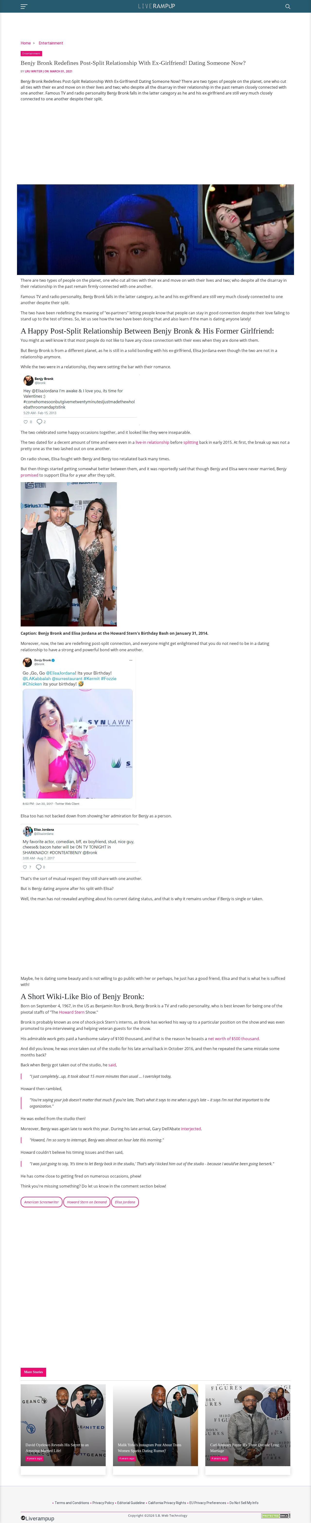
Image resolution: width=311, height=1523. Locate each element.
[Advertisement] (155, 143)
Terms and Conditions (72, 1503)
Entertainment (51, 43)
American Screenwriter (41, 1202)
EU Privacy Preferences (208, 1503)
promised (30, 475)
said (112, 1065)
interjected (191, 1128)
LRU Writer (33, 71)
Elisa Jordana (125, 1202)
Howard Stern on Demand (87, 1202)
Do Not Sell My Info (244, 1503)
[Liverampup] (156, 5)
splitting (190, 442)
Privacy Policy (103, 1503)
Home (26, 43)
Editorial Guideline (131, 1503)
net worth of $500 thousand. (234, 1038)
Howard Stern (72, 1012)
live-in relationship (152, 442)
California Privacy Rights (167, 1503)
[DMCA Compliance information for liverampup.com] (275, 1517)
